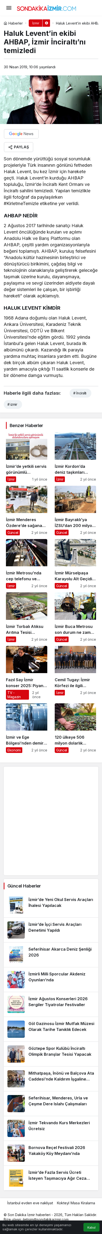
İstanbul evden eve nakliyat (30, 1203)
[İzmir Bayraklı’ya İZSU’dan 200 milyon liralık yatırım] (75, 510)
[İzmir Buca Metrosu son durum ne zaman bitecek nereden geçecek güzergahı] (75, 617)
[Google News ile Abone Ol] (21, 134)
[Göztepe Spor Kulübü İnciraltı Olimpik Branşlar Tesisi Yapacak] (51, 1054)
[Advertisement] (51, 821)
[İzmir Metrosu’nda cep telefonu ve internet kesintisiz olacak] (26, 564)
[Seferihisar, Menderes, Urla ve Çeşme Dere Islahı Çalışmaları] (51, 1103)
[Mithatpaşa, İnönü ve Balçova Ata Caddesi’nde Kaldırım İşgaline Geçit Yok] (51, 1079)
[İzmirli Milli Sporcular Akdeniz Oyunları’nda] (51, 979)
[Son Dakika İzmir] (46, 7)
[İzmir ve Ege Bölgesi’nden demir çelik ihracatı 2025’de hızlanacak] (26, 728)
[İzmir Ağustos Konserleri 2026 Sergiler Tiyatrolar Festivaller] (51, 1004)
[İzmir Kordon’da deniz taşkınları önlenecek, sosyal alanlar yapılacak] (75, 457)
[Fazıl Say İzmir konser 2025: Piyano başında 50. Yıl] (26, 673)
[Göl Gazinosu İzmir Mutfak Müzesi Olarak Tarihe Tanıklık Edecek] (51, 1029)
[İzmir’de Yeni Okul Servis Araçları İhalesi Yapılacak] (51, 905)
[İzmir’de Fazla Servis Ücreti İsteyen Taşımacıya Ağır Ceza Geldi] (51, 1178)
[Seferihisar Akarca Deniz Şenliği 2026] (51, 955)
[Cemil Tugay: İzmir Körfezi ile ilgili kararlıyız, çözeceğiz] (75, 673)
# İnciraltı (79, 393)
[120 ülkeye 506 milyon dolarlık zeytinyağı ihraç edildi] (75, 728)
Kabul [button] (91, 1227)
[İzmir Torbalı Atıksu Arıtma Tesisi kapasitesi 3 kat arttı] (26, 617)
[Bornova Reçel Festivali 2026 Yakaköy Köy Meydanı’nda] (51, 1153)
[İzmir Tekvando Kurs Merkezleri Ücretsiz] (51, 1128)
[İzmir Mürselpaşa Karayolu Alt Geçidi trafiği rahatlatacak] (75, 564)
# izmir (12, 404)
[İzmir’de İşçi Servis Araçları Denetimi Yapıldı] (51, 930)
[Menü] (9, 8)
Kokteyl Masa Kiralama (76, 1203)
